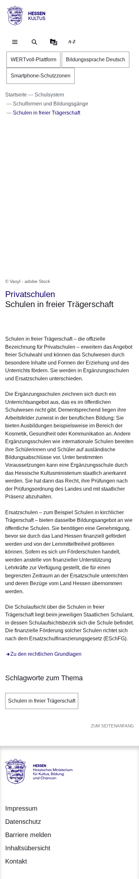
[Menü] (15, 42)
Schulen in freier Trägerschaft (41, 701)
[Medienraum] (54, 42)
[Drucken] (61, 321)
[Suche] (34, 42)
